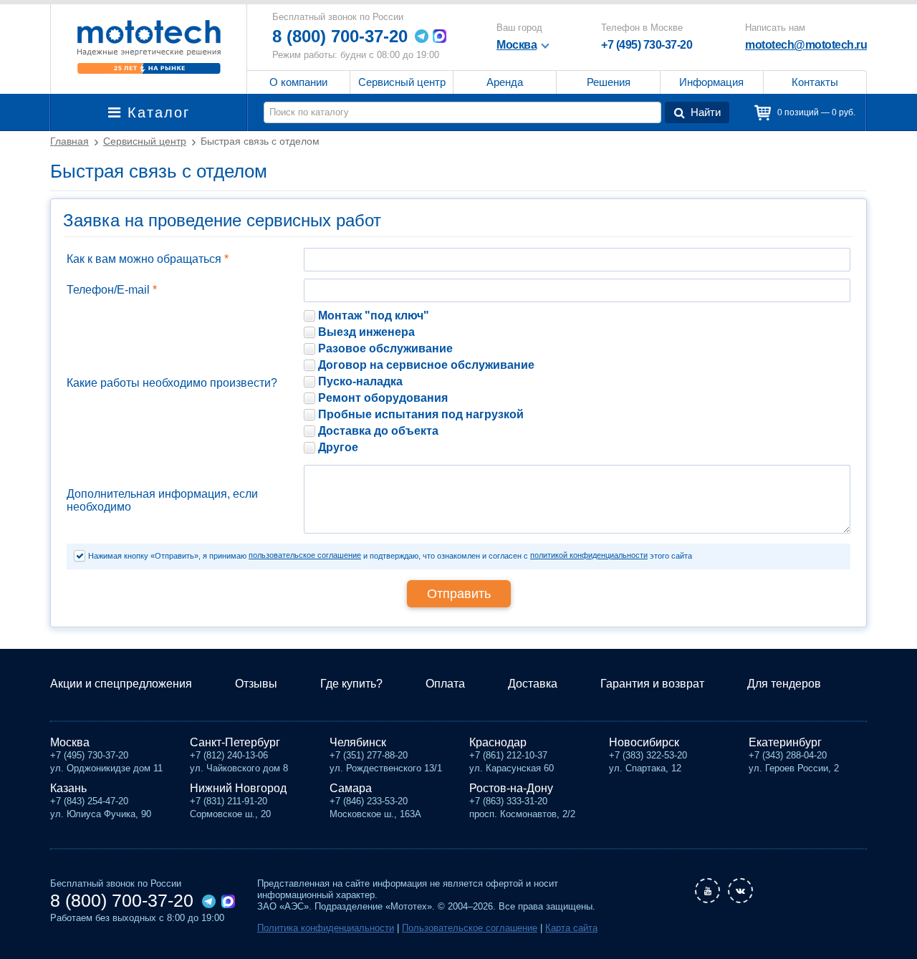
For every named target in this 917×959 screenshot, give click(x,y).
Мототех (148, 46)
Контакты (815, 82)
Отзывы (256, 684)
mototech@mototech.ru (806, 45)
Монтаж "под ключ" (373, 315)
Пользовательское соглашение (469, 927)
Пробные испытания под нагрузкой (421, 414)
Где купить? (351, 684)
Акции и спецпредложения (121, 684)
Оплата (445, 684)
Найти (706, 112)
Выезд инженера (366, 332)
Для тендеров (784, 684)
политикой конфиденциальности (589, 555)
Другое (338, 447)
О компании (298, 82)
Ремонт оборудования (383, 398)
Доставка (532, 684)
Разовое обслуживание (385, 348)
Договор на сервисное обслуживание (426, 365)
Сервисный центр (402, 82)
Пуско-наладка (360, 381)
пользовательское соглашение (305, 555)
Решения (608, 82)
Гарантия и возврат (652, 684)
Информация (711, 82)
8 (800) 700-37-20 (340, 36)
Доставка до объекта (378, 431)
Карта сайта (571, 927)
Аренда (504, 82)
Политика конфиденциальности (325, 927)
